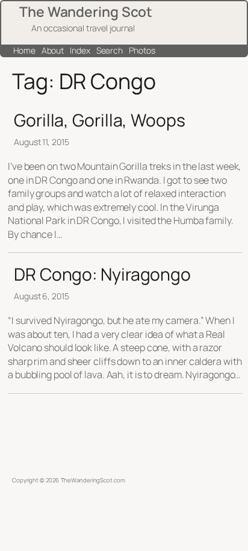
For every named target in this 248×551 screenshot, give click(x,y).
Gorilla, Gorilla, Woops (99, 120)
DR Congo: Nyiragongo (102, 274)
